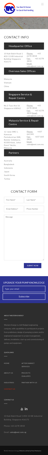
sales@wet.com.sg (18, 432)
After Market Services (28, 364)
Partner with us (29, 383)
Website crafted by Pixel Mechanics (30, 451)
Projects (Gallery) (26, 374)
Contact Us (9, 389)
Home (6, 363)
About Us (8, 373)
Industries (9, 383)
